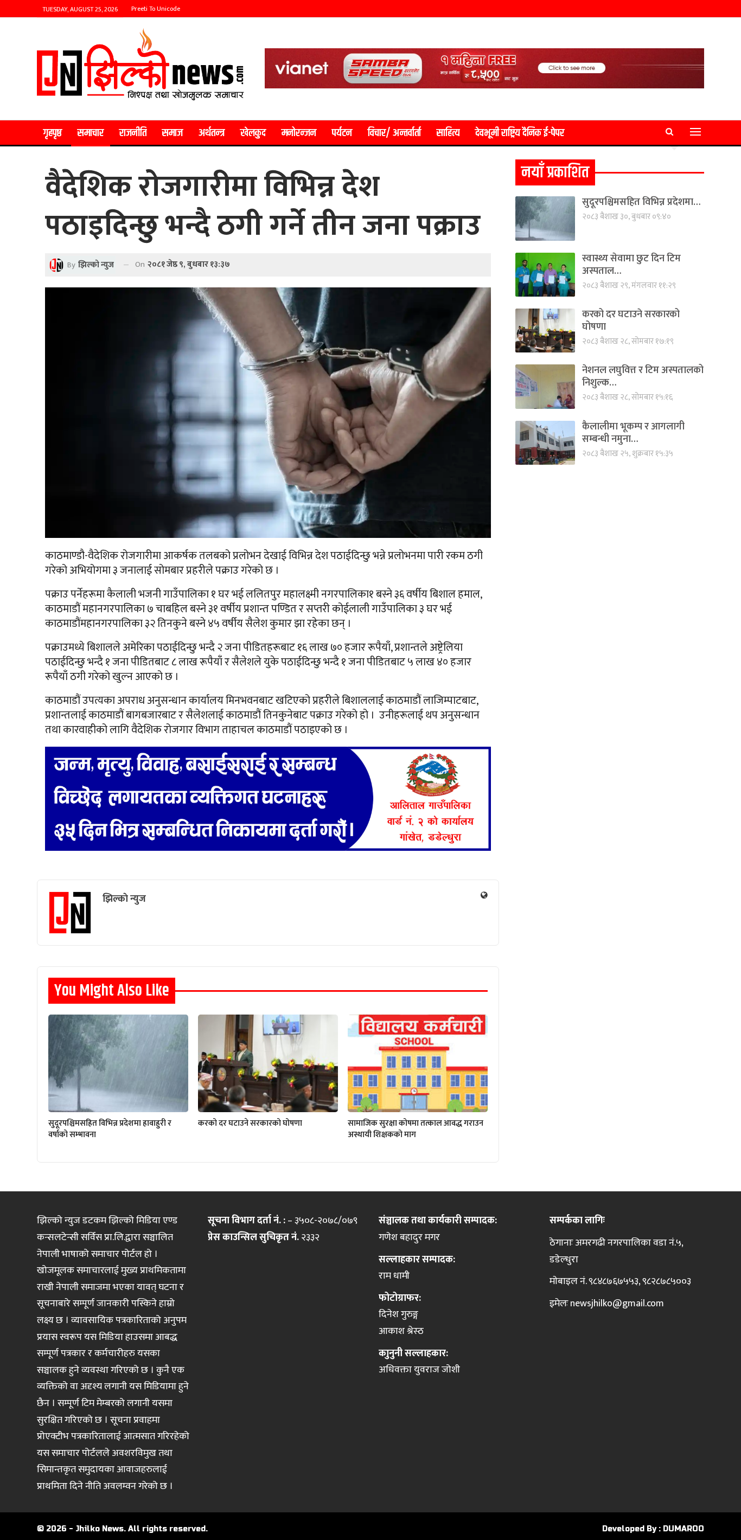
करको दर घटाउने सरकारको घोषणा (631, 320)
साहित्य (448, 133)
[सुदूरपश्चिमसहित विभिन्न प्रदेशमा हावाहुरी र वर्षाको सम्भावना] (118, 1064)
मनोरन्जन (299, 133)
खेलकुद (253, 133)
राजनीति (132, 133)
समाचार (91, 133)
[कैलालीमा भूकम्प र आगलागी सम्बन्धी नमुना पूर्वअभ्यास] (545, 443)
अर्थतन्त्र (212, 133)
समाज (172, 133)
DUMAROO (683, 1528)
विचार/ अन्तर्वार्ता (394, 133)
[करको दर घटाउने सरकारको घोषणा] (268, 1064)
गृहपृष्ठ (52, 133)
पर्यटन (342, 133)
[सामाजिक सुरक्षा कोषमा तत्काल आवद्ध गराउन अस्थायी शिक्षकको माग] (418, 1064)
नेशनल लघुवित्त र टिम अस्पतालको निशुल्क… (643, 376)
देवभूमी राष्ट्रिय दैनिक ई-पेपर (519, 133)
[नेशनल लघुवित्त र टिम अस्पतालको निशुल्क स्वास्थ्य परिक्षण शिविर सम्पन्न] (545, 386)
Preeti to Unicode (155, 8)
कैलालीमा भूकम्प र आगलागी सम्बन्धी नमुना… (633, 433)
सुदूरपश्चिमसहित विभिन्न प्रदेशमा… (641, 202)
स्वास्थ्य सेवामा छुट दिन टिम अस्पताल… (631, 265)
